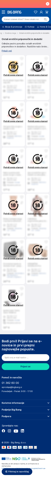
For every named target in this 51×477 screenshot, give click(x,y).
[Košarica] (46, 12)
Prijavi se (25, 366)
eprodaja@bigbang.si (12, 387)
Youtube (16, 431)
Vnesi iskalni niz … (22, 19)
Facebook (3, 431)
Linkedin (22, 431)
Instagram (9, 431)
